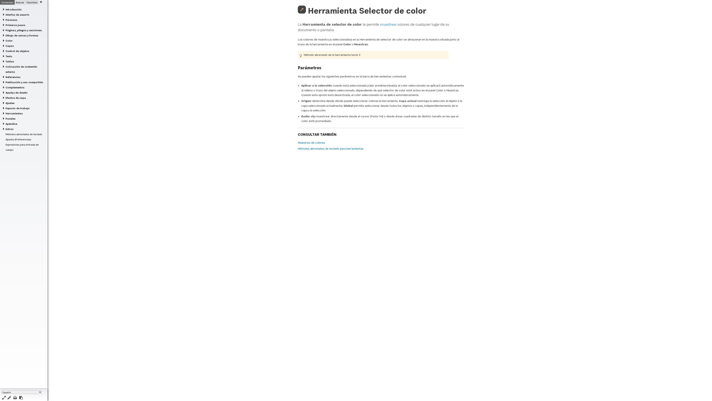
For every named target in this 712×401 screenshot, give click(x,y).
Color (9, 40)
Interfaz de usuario (17, 14)
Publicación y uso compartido (24, 82)
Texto (9, 56)
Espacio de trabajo (18, 108)
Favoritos (32, 2)
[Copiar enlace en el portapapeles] (21, 398)
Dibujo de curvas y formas (22, 35)
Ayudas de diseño (17, 92)
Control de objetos (17, 51)
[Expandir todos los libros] (4, 398)
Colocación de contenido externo (21, 69)
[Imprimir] (15, 398)
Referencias (13, 77)
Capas (10, 46)
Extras (9, 129)
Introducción (14, 9)
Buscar (20, 2)
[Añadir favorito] (41, 2)
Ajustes (10, 103)
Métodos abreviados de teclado (24, 134)
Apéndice (11, 123)
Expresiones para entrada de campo (22, 147)
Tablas (10, 61)
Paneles (10, 118)
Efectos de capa (16, 98)
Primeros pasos (15, 25)
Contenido (7, 2)
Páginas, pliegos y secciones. (24, 30)
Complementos (15, 87)
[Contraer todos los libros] (9, 398)
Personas (11, 20)
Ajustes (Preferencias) (18, 139)
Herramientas (14, 113)
